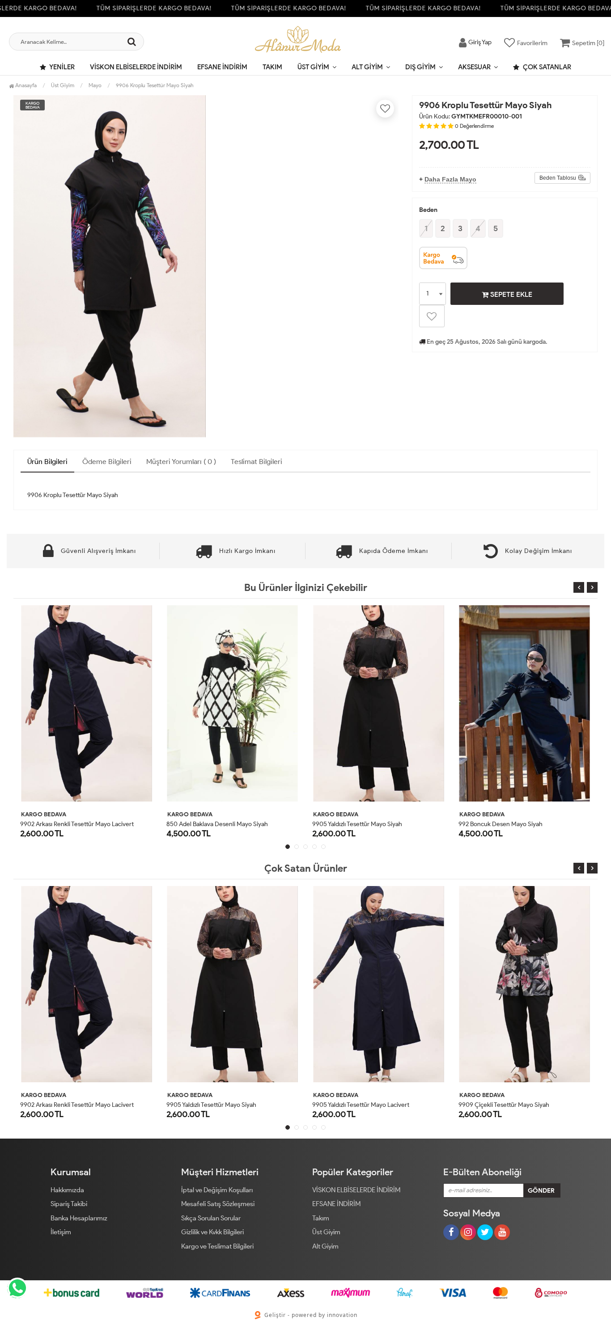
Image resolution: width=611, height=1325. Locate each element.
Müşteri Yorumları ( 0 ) (181, 461)
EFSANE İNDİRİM (222, 67)
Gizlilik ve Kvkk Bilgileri (212, 1232)
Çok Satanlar (546, 67)
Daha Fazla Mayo (450, 179)
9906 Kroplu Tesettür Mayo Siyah (155, 85)
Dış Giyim (420, 67)
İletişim (61, 1232)
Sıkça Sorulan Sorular (211, 1218)
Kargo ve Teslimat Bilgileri (217, 1246)
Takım (272, 67)
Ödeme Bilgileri (107, 461)
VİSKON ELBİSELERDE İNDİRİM (136, 67)
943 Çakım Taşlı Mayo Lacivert (500, 824)
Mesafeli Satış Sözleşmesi (218, 1204)
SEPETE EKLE (510, 294)
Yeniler (61, 67)
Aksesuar (474, 67)
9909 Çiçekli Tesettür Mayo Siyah (481, 1105)
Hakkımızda (67, 1190)
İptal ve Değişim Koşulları (217, 1190)
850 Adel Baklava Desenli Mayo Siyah (72, 824)
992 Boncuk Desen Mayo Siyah (356, 824)
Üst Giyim (313, 67)
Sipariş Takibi (69, 1204)
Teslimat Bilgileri (256, 461)
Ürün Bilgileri (47, 461)
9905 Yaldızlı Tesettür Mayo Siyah (213, 824)
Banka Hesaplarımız (79, 1218)
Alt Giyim (367, 67)
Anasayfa (25, 85)
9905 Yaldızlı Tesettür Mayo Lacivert (338, 1105)
